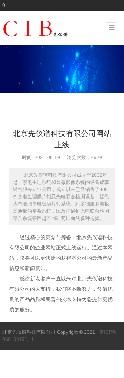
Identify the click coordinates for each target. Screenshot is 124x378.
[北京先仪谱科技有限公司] (54, 27)
